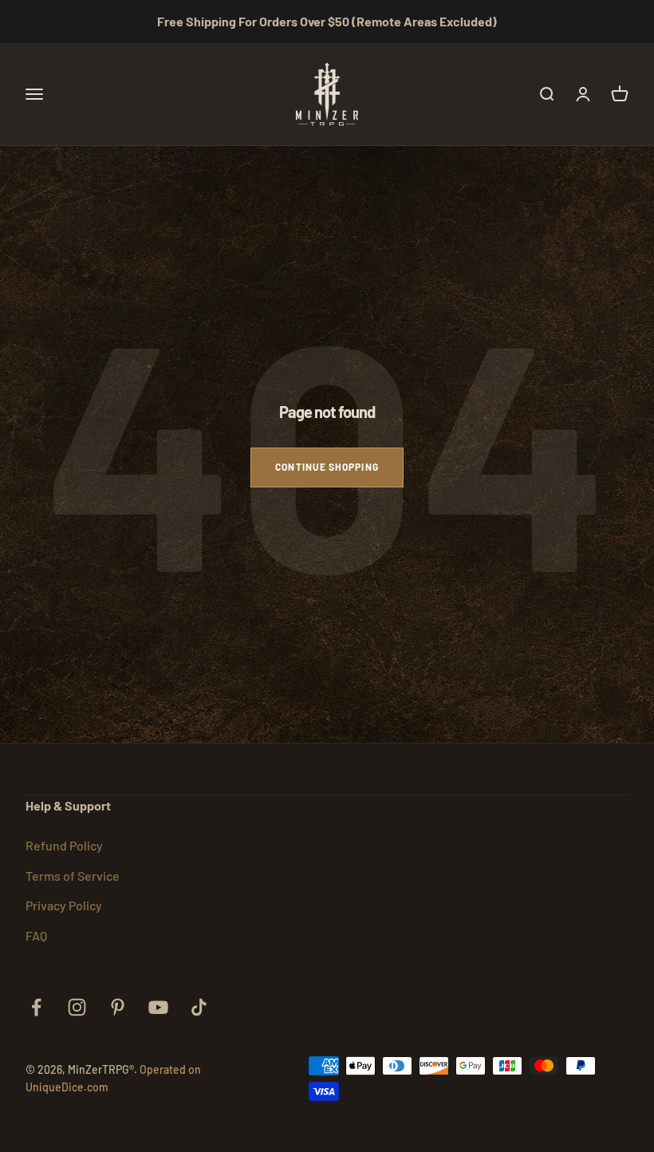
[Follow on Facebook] (36, 1007)
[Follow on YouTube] (158, 1007)
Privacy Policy (64, 905)
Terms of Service (73, 875)
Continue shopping (326, 466)
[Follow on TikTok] (199, 1007)
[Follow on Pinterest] (117, 1007)
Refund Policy (64, 845)
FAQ (36, 935)
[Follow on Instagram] (77, 1007)
